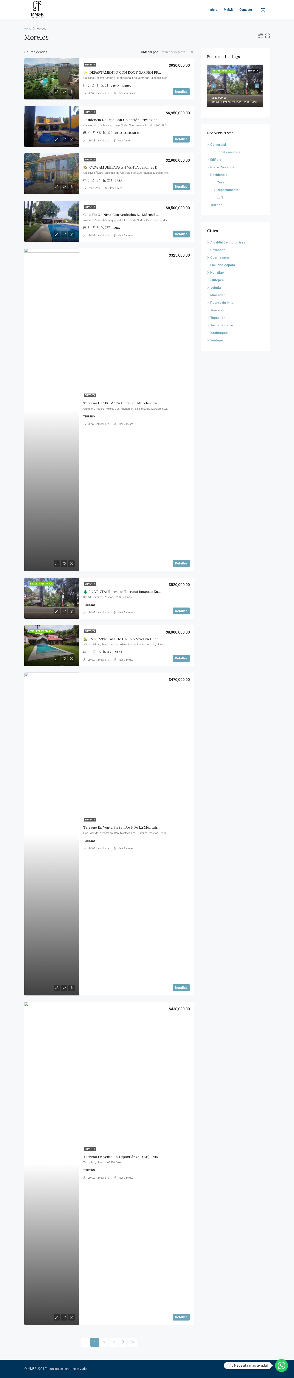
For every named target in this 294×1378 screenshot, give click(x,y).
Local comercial (229, 152)
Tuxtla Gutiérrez (222, 325)
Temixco (216, 310)
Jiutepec (217, 280)
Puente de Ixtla (221, 303)
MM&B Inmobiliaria (98, 93)
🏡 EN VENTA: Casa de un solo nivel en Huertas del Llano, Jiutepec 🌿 (141, 639)
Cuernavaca (219, 257)
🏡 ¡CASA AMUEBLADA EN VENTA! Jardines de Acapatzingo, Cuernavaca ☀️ (145, 167)
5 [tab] (250, 110)
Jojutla (215, 288)
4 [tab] (244, 110)
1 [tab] (224, 110)
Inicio (213, 9)
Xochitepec (219, 333)
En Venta (90, 65)
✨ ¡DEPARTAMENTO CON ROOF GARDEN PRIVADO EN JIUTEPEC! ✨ (140, 72)
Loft (220, 197)
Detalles (181, 92)
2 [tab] (231, 110)
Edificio (215, 160)
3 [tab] (237, 110)
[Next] (123, 1342)
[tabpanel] (235, 86)
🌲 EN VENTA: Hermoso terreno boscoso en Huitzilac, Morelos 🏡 (138, 591)
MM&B (228, 9)
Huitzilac (217, 272)
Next (257, 86)
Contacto (245, 9)
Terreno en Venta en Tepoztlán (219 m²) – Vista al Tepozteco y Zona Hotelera (147, 1157)
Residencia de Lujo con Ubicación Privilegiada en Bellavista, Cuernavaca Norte (148, 120)
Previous (213, 86)
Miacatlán (218, 295)
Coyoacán (218, 250)
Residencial (219, 175)
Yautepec (217, 340)
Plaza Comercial (222, 167)
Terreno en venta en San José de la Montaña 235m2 (126, 827)
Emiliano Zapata (222, 265)
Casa (220, 182)
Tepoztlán (217, 318)
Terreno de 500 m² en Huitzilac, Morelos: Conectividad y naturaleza (140, 403)
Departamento (228, 190)
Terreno (216, 205)
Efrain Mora (94, 188)
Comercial (218, 145)
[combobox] (176, 52)
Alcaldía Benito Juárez (227, 242)
